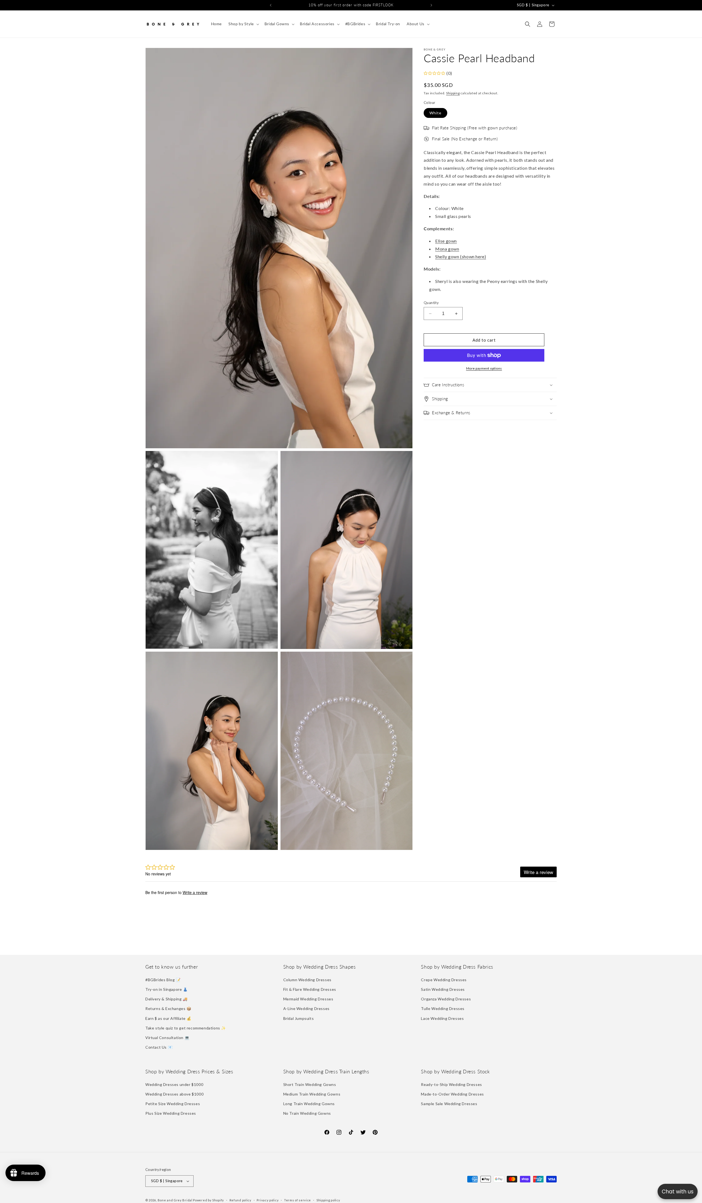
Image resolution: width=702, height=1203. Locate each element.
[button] (243, 24)
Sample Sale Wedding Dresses (449, 1103)
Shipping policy (328, 1200)
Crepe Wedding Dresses (444, 979)
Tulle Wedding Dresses (443, 1008)
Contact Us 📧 (158, 1047)
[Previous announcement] (271, 5)
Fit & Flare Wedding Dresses (309, 989)
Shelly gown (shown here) (460, 256)
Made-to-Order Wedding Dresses (452, 1094)
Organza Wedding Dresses (446, 999)
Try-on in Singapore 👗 (166, 989)
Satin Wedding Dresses (443, 989)
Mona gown (447, 248)
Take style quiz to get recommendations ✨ (185, 1028)
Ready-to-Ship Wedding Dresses (451, 1084)
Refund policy (240, 1200)
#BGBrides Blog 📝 (163, 979)
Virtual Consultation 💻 (167, 1037)
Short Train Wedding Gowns (309, 1084)
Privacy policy (268, 1200)
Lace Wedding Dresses (442, 1018)
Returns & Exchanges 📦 (168, 1008)
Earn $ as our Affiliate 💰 (168, 1018)
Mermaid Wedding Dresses (308, 999)
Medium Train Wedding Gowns (312, 1094)
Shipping (453, 93)
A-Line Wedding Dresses (306, 1008)
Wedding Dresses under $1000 (174, 1084)
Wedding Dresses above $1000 (174, 1094)
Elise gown (446, 240)
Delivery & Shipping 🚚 (166, 999)
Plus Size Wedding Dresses (170, 1113)
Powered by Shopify (208, 1200)
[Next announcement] (431, 5)
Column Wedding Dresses (307, 979)
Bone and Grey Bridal (175, 1200)
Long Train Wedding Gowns (309, 1103)
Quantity (431, 302)
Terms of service (297, 1200)
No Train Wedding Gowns (307, 1113)
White (435, 112)
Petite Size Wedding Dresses (172, 1103)
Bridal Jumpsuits (298, 1018)
